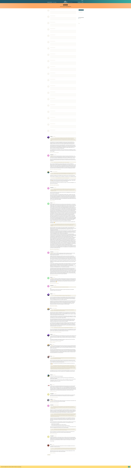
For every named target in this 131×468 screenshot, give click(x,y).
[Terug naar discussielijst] (1, 2)
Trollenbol (52, 162)
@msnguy (52, 180)
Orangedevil (52, 400)
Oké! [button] (129, 466)
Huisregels (55, 2)
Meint (52, 365)
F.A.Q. (53, 2)
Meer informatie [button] (19, 466)
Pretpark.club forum (49, 2)
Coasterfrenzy (52, 224)
